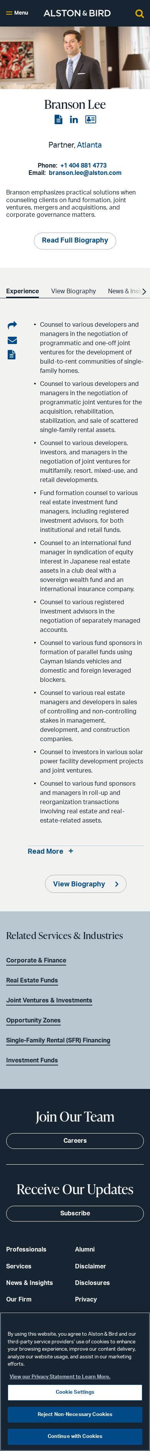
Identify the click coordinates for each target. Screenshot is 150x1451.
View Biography (80, 884)
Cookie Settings (75, 1392)
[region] (75, 1381)
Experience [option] (22, 291)
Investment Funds (32, 1060)
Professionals (26, 1250)
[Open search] (139, 13)
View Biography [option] (73, 291)
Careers (75, 1141)
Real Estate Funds (32, 980)
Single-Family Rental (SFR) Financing (58, 1040)
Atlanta (89, 145)
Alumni (85, 1250)
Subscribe (75, 1213)
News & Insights (29, 1283)
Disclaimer (90, 1266)
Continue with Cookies (75, 1436)
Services (19, 1266)
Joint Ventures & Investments (49, 1000)
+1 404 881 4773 (83, 166)
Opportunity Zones (33, 1020)
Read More (45, 851)
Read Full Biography (75, 240)
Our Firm (19, 1299)
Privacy (86, 1299)
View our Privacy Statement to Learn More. (60, 1377)
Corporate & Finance (36, 960)
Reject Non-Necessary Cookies (75, 1414)
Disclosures (92, 1283)
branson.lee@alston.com (85, 173)
